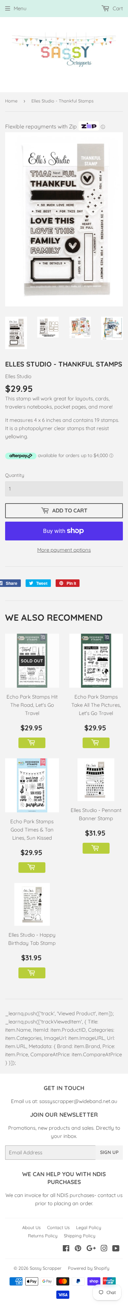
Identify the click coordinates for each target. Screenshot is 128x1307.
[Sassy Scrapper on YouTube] (115, 1249)
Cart (117, 8)
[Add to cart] (31, 743)
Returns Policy (42, 1235)
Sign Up (109, 1152)
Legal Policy (88, 1227)
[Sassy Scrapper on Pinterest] (78, 1249)
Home (11, 101)
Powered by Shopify (88, 1268)
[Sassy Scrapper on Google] (91, 1249)
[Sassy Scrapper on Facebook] (66, 1249)
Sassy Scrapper (45, 1268)
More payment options (64, 550)
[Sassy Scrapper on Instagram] (104, 1249)
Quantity (14, 475)
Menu (20, 8)
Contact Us (58, 1227)
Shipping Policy (79, 1235)
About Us (31, 1227)
